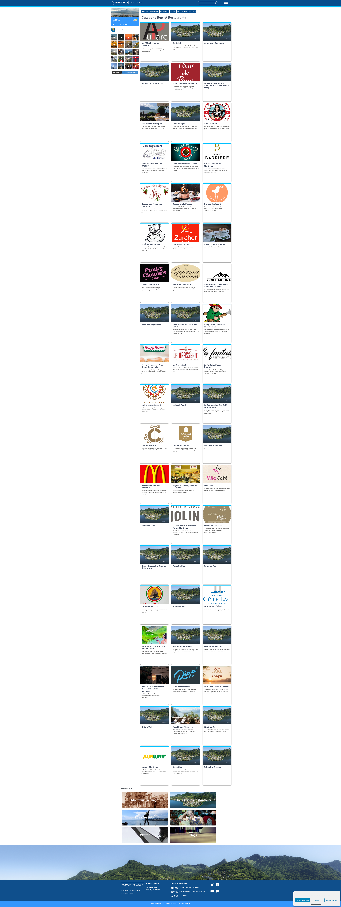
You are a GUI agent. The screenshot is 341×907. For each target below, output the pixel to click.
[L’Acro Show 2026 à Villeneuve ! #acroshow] (114, 37)
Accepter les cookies (302, 900)
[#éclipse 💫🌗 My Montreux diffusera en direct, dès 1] (121, 44)
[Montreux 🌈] (135, 66)
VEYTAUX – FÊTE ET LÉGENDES (179, 895)
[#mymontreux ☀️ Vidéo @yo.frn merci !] (128, 59)
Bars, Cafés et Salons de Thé (150, 11)
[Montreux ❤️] (128, 66)
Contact (139, 3)
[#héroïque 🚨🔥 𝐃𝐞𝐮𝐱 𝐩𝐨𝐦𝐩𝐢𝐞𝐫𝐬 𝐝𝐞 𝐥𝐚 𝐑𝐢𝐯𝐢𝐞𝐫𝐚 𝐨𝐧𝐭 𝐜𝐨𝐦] (114, 44)
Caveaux (172, 11)
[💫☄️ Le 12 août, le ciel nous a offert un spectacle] (121, 37)
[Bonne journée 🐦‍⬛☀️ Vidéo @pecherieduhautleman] (114, 66)
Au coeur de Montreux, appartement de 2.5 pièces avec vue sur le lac (188, 891)
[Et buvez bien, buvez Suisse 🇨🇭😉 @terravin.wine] (128, 52)
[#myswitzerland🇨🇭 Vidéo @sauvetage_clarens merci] (135, 52)
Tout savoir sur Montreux (153, 889)
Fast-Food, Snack (182, 11)
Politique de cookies (316, 904)
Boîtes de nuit (164, 11)
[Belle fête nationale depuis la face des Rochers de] (114, 59)
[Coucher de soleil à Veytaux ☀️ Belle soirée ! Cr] (135, 59)
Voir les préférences (331, 900)
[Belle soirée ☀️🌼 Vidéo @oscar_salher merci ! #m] (135, 44)
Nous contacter (150, 891)
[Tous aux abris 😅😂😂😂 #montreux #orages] (114, 52)
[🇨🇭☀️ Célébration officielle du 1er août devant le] (121, 59)
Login (132, 3)
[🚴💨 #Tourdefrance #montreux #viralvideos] (121, 52)
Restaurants (192, 11)
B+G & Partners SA (167, 904)
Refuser (317, 900)
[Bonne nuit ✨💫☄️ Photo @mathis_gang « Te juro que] (121, 66)
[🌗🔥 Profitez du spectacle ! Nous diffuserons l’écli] (135, 37)
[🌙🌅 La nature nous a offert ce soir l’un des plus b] (128, 37)
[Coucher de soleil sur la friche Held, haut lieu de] (128, 44)
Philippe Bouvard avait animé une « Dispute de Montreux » (185, 887)
